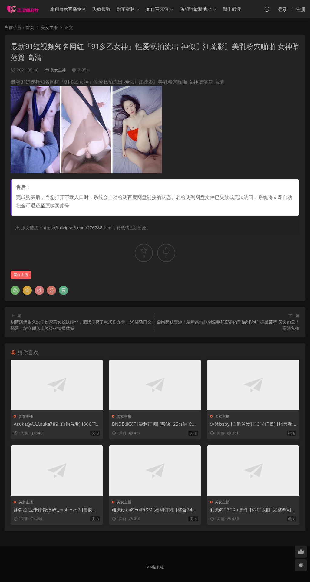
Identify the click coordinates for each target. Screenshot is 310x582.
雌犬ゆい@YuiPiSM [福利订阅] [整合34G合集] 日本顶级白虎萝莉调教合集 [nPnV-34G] (154, 510)
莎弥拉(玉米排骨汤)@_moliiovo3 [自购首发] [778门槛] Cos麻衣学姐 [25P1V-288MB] (56, 510)
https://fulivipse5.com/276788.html (77, 227)
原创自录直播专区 (68, 9)
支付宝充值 (157, 9)
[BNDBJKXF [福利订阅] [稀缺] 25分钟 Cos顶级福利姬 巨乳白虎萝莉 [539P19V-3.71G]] (155, 385)
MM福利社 (155, 567)
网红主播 (21, 275)
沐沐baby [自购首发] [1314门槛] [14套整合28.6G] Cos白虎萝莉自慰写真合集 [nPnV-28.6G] (252, 424)
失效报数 (101, 9)
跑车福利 (126, 9)
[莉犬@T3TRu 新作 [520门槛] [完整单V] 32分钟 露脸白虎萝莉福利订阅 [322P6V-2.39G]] (253, 470)
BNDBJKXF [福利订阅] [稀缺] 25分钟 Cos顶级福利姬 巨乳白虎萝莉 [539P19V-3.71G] (154, 424)
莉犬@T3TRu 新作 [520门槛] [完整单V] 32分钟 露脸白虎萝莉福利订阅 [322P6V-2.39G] (252, 510)
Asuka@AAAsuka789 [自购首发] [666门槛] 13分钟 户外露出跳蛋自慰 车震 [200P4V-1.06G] (55, 424)
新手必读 (232, 9)
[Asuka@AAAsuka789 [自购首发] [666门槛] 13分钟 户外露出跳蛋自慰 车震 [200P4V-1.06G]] (57, 385)
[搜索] (267, 9)
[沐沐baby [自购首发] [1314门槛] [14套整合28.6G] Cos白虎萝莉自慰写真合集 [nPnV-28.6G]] (253, 385)
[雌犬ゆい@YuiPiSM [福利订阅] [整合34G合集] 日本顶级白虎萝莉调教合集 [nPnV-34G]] (155, 470)
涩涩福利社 (23, 9)
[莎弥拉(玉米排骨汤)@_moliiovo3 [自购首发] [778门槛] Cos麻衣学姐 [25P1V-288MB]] (57, 470)
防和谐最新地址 (196, 9)
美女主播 (58, 70)
